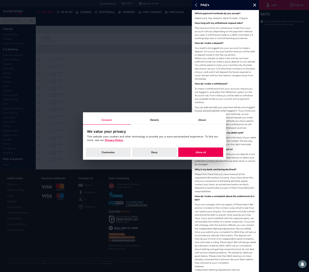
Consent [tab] (107, 119)
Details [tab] (154, 119)
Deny (154, 152)
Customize (108, 152)
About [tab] (202, 119)
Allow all (201, 152)
